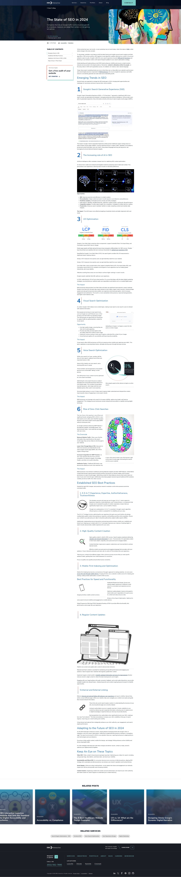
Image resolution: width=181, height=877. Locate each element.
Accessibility (64, 43)
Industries (82, 856)
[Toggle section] (72, 53)
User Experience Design (109, 836)
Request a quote (50, 856)
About (103, 856)
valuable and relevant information (98, 539)
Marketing (70, 43)
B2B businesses (103, 72)
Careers (118, 856)
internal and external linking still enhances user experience (98, 696)
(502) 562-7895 (54, 865)
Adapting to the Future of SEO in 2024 (57, 58)
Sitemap (90, 873)
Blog (111, 856)
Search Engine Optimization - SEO (61, 836)
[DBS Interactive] (54, 847)
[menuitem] (74, 3)
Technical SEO (77, 836)
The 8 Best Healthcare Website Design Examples (44, 819)
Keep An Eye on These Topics (55, 60)
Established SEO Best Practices (55, 55)
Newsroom (129, 856)
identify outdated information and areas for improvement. (112, 675)
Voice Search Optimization (92, 836)
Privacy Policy (76, 873)
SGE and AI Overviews (124, 58)
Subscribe (126, 847)
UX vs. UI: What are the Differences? (78, 819)
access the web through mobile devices (88, 574)
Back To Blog (52, 8)
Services (71, 856)
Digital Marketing (124, 836)
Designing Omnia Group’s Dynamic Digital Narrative (116, 819)
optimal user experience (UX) (119, 250)
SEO (128, 49)
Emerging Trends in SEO (53, 53)
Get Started (53, 76)
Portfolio (93, 856)
